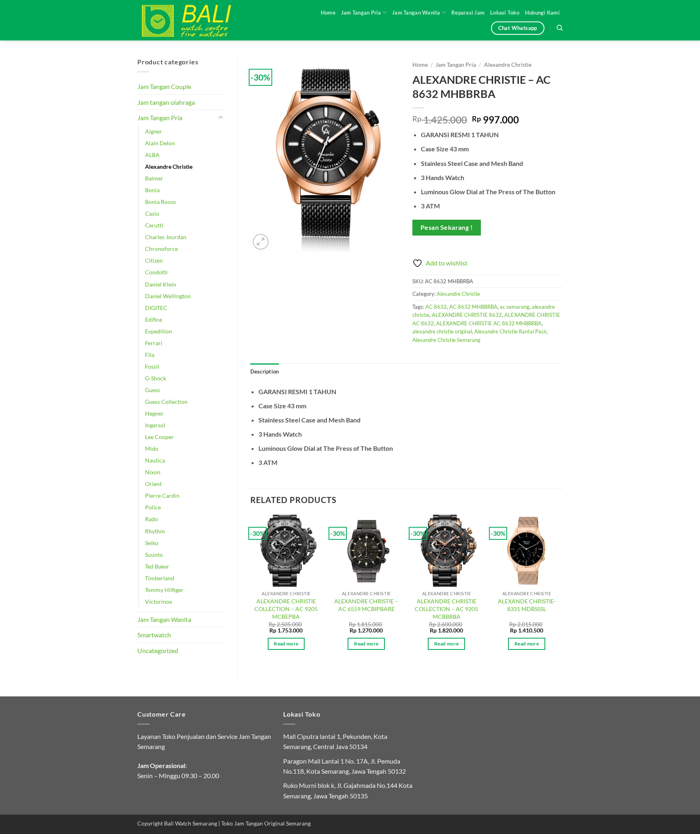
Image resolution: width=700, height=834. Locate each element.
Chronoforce (161, 248)
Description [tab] (264, 371)
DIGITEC (156, 307)
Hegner (154, 413)
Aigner (153, 131)
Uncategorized (157, 650)
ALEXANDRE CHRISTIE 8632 (467, 315)
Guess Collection (166, 401)
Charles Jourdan (165, 236)
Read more (286, 643)
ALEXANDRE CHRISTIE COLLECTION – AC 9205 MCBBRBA (446, 609)
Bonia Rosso (160, 201)
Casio (152, 213)
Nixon (152, 472)
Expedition (158, 331)
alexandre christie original (442, 331)
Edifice (153, 319)
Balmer (154, 178)
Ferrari (153, 343)
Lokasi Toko (504, 12)
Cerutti (154, 225)
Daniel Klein (160, 284)
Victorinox (158, 601)
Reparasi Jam (467, 12)
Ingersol (155, 425)
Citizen (154, 260)
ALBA (152, 154)
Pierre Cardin (162, 495)
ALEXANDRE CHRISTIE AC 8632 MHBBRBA (489, 323)
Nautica (155, 460)
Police (153, 507)
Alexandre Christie (168, 166)
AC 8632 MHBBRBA (473, 306)
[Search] (560, 28)
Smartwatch (154, 635)
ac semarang (514, 306)
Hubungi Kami (542, 12)
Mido (151, 448)
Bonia (152, 190)
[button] (261, 242)
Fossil (152, 366)
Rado (151, 519)
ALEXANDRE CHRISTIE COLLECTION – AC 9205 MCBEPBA (286, 609)
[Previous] (251, 589)
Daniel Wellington (168, 296)
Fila (149, 354)
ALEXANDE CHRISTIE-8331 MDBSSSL (527, 605)
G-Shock (155, 378)
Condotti (156, 272)
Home (328, 12)
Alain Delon (160, 143)
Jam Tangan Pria (361, 12)
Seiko (151, 542)
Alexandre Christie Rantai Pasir (510, 331)
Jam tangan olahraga (166, 102)
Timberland (159, 578)
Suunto (154, 554)
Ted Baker (157, 566)
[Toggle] (221, 118)
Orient (153, 483)
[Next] (562, 589)
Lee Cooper (159, 436)
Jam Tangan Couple (164, 86)
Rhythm (155, 531)
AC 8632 (436, 306)
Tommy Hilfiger (164, 589)
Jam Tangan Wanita (416, 12)
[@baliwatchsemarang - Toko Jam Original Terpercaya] (194, 20)
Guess (152, 389)
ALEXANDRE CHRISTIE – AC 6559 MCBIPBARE (366, 605)
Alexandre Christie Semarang (446, 340)
